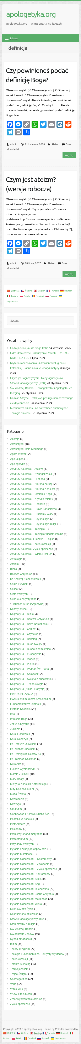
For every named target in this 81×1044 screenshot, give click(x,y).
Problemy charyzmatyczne (26, 833)
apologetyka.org (31, 14)
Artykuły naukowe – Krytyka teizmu (31, 498)
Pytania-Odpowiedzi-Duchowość (29, 888)
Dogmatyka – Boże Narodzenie (29, 623)
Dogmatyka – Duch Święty (26, 643)
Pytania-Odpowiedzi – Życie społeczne (33, 868)
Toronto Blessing (20, 963)
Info (12, 713)
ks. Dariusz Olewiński (23, 743)
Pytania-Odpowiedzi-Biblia (26, 878)
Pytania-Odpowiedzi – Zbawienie (29, 863)
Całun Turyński (19, 583)
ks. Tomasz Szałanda (23, 758)
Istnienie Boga (18, 718)
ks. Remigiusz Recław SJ (25, 753)
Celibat (14, 588)
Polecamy (16, 828)
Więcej (69, 155)
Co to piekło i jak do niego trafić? (30, 348)
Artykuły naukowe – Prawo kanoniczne (33, 508)
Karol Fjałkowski (20, 733)
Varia (13, 983)
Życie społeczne (20, 1003)
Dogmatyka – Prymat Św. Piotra (29, 668)
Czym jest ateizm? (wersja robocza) (31, 184)
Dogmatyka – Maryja (22, 658)
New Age (15, 803)
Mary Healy (17, 778)
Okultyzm (16, 808)
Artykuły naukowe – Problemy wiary (31, 513)
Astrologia (16, 558)
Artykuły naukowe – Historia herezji (31, 483)
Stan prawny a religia (22, 923)
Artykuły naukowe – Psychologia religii (33, 523)
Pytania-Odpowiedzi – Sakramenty (31, 858)
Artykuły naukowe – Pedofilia (27, 503)
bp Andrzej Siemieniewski (25, 578)
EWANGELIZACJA (21, 693)
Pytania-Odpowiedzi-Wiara (26, 903)
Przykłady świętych (22, 843)
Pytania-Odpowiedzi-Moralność (28, 898)
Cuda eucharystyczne (23, 598)
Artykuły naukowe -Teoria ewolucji (30, 543)
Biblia (13, 568)
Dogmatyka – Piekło (22, 663)
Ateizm (55, 144)
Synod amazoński (21, 938)
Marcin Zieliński (19, 773)
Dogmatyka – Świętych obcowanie (31, 678)
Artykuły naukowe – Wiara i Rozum (31, 553)
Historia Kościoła (20, 708)
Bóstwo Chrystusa (21, 573)
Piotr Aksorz (17, 823)
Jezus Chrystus (19, 723)
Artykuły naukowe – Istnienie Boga (31, 493)
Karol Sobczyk (19, 738)
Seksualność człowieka (24, 913)
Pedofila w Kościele (22, 818)
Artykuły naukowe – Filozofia (27, 478)
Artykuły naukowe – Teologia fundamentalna (36, 533)
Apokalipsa (16, 458)
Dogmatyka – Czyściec (24, 633)
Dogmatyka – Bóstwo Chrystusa (29, 618)
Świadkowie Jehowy (22, 933)
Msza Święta (18, 793)
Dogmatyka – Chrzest (23, 628)
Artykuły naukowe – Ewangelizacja (31, 473)
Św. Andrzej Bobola (21, 928)
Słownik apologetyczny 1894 (27, 918)
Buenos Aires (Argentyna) (28, 603)
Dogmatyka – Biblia (22, 613)
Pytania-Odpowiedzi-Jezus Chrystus (32, 893)
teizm (13, 943)
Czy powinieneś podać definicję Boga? (37, 75)
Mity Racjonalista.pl (22, 788)
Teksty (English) (20, 948)
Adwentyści (17, 443)
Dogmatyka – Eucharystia (25, 653)
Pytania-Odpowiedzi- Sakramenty (30, 873)
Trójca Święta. (18, 973)
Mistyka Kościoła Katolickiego (28, 783)
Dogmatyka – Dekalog (23, 638)
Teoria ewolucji (19, 958)
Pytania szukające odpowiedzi (28, 848)
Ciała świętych (19, 593)
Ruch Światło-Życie (21, 908)
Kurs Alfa (15, 763)
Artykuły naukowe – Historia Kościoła (32, 488)
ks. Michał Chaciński (22, 748)
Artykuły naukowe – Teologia (27, 528)
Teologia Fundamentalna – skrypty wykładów (37, 953)
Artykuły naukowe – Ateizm (26, 468)
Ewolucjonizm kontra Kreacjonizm (30, 698)
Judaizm (15, 728)
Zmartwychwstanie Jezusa (26, 998)
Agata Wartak (18, 453)
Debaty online (18, 608)
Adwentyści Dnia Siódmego (26, 448)
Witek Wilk (16, 988)
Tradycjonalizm (19, 968)
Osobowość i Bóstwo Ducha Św (29, 813)
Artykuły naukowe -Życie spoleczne (31, 548)
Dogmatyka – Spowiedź (24, 673)
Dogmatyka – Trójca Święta (26, 683)
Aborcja (14, 438)
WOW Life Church (21, 993)
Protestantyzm (19, 838)
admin (13, 144)
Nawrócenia (17, 798)
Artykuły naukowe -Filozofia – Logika (32, 538)
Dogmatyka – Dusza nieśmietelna (30, 648)
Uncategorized (18, 978)
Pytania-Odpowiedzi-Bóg (25, 883)
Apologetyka (17, 463)
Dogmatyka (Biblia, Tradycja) (27, 688)
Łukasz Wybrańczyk (22, 768)
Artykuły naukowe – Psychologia (29, 518)
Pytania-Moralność (21, 853)
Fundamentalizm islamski (25, 703)
